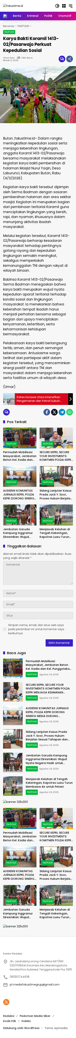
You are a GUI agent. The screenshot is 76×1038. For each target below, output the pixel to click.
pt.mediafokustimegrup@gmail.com (34, 984)
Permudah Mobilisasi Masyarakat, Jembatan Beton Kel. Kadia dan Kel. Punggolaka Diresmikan (19, 456)
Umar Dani (9, 58)
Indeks (26, 1021)
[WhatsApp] (69, 412)
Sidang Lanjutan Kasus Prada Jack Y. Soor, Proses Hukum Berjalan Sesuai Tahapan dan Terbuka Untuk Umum (56, 494)
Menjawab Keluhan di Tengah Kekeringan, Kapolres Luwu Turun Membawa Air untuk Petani (55, 533)
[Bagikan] (69, 59)
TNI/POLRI (9, 32)
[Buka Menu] (64, 6)
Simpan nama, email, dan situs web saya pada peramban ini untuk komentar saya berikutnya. (36, 629)
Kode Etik (9, 1021)
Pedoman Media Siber (35, 1016)
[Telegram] (62, 412)
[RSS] (6, 1002)
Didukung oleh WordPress (21, 1028)
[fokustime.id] (13, 6)
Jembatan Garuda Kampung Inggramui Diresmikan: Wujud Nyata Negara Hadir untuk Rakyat (17, 533)
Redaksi (8, 1016)
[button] (57, 6)
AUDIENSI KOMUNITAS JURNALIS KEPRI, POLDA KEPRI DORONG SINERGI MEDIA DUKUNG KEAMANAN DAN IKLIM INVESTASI (19, 494)
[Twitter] (54, 412)
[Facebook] (46, 412)
